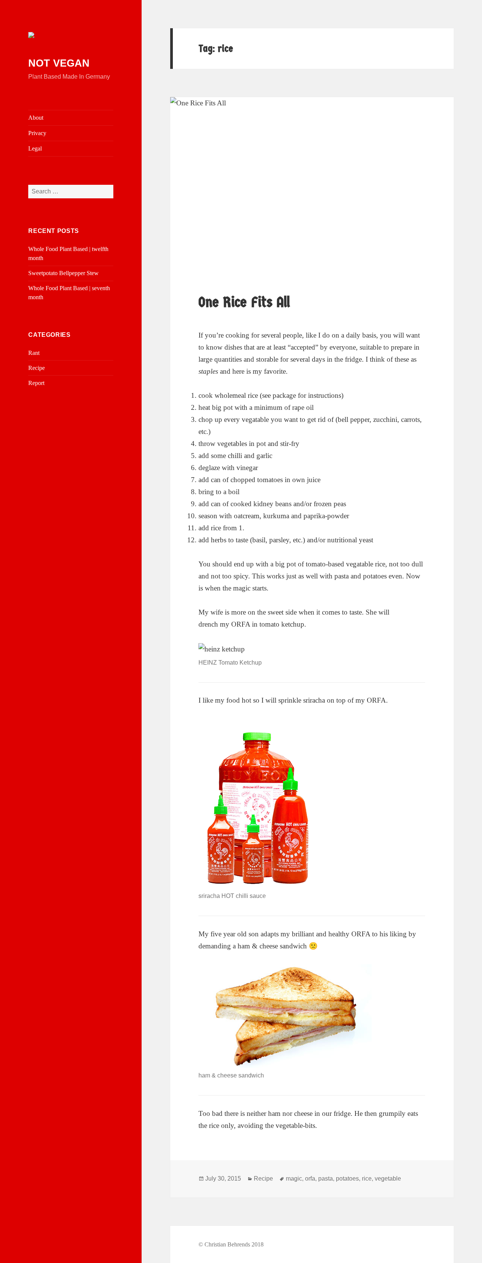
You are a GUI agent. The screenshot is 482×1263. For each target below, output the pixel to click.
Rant (34, 353)
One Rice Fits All (244, 302)
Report (36, 383)
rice (367, 1178)
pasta (325, 1178)
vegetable (388, 1178)
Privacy (37, 133)
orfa (310, 1178)
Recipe (36, 368)
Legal (35, 148)
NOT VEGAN (59, 63)
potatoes (347, 1178)
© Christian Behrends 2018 (231, 1244)
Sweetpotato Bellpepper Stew (63, 273)
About (35, 117)
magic (294, 1178)
